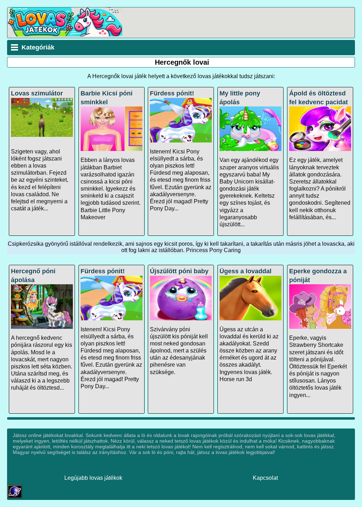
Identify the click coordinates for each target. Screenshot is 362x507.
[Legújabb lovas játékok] (64, 34)
